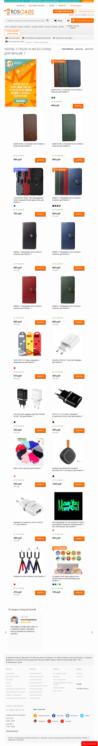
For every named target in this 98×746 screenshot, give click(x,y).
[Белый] (53, 368)
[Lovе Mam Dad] (53, 530)
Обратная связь (12, 731)
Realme (54, 27)
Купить (78, 106)
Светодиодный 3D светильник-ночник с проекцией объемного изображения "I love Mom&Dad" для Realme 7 (68, 524)
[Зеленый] (54, 98)
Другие (61, 27)
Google (48, 27)
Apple (7, 27)
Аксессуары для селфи (16, 42)
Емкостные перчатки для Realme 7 (28, 468)
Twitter (87, 716)
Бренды (9, 686)
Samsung (13, 27)
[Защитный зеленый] (55, 584)
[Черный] (53, 206)
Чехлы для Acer (35, 698)
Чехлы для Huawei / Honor (39, 686)
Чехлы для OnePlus (36, 683)
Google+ (55, 721)
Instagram (41, 721)
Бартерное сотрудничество (16, 689)
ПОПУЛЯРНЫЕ (67, 49)
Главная (28, 42)
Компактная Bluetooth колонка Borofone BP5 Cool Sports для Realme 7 (68, 469)
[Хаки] (60, 584)
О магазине (10, 673)
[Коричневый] (52, 98)
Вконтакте (74, 716)
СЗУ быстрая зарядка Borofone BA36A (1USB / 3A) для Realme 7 (29, 415)
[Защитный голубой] (57, 584)
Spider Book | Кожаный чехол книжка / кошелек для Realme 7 (67, 91)
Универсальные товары (73, 27)
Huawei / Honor (38, 27)
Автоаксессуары (14, 38)
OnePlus (27, 27)
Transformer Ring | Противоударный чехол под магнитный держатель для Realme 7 (29, 200)
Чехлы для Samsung (36, 677)
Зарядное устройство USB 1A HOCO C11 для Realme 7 (28, 523)
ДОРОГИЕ (89, 49)
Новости (62, 6)
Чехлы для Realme (36, 692)
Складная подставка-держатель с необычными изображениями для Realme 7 (66, 578)
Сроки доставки (58, 688)
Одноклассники (44, 716)
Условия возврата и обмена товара (63, 684)
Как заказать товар (59, 673)
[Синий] (14, 206)
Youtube (68, 721)
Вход (60, 20)
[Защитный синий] (53, 584)
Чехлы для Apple (35, 673)
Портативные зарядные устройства (37, 38)
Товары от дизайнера (14, 695)
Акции (51, 6)
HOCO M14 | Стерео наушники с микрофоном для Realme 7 (27, 361)
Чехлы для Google (36, 689)
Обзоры (79, 673)
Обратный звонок (86, 11)
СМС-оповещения (59, 680)
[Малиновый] (14, 476)
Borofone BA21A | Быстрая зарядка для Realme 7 (66, 361)
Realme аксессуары (40, 42)
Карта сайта (57, 691)
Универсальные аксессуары (16, 698)
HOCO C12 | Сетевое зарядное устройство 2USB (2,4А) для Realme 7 (67, 415)
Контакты (21, 6)
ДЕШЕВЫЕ (79, 49)
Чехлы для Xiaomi (36, 680)
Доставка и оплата (37, 6)
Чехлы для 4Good (36, 695)
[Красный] (57, 206)
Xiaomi (20, 27)
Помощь (56, 677)
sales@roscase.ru (83, 689)
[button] (89, 743)
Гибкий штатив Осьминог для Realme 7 (29, 576)
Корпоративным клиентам (15, 692)
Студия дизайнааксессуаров (12, 32)
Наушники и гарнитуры (63, 38)
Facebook (60, 716)
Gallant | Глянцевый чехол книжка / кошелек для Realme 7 (66, 199)
